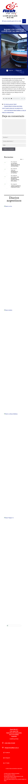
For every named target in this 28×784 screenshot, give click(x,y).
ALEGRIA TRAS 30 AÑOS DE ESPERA (15, 165)
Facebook (7, 752)
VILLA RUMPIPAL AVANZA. (14, 172)
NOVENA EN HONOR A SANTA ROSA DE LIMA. (15, 179)
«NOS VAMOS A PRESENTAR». (16, 186)
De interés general (8, 104)
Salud (15, 104)
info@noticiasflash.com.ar (12, 748)
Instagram (7, 757)
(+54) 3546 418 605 (10, 743)
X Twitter (7, 763)
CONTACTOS (14, 739)
